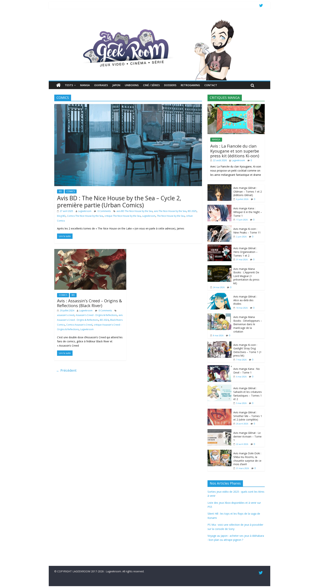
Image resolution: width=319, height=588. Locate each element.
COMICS (70, 191)
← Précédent (66, 370)
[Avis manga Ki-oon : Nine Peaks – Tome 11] (219, 227)
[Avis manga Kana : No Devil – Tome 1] (219, 367)
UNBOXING (132, 85)
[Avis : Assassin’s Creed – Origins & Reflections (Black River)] (90, 251)
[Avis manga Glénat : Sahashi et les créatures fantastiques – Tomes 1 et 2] (219, 386)
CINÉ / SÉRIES (151, 85)
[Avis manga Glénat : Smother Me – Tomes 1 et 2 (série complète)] (219, 410)
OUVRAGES (101, 85)
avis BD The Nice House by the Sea (134, 211)
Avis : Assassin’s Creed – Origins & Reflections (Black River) (89, 303)
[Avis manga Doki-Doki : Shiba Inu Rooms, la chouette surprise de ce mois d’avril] (219, 451)
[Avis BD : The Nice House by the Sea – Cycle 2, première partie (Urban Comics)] (128, 106)
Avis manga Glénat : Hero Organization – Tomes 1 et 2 (245, 251)
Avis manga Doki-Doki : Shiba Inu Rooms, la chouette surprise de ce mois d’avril (247, 459)
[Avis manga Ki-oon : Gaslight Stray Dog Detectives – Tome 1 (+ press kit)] (219, 343)
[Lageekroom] (159, 19)
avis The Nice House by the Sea (170, 211)
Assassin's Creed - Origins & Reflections (96, 315)
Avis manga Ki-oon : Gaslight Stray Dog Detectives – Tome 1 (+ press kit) (247, 350)
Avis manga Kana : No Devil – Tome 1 (246, 370)
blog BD (61, 215)
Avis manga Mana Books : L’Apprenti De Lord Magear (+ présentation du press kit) (246, 276)
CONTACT (210, 85)
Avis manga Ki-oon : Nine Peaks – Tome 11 (247, 230)
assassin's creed (65, 315)
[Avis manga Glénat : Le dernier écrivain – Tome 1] (219, 431)
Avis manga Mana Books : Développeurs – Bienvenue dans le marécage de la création (247, 324)
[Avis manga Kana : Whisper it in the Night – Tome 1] (219, 206)
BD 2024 (104, 319)
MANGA (85, 85)
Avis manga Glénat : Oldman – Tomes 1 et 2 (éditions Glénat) (247, 191)
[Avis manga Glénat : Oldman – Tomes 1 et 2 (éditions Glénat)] (219, 186)
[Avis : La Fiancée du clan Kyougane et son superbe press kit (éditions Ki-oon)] (236, 106)
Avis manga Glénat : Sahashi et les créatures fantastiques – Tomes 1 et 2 (247, 393)
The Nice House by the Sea (171, 215)
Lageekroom (84, 211)
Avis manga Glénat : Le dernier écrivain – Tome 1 (247, 436)
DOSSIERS (170, 85)
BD (60, 191)
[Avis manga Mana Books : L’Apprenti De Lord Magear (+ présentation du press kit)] (219, 267)
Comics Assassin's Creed (79, 324)
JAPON (116, 85)
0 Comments (104, 211)
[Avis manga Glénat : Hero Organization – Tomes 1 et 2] (219, 246)
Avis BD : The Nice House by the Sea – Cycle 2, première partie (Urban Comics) (119, 201)
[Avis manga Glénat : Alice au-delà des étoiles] (219, 295)
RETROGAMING (190, 85)
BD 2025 (192, 211)
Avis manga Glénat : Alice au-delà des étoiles (245, 300)
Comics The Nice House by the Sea (85, 215)
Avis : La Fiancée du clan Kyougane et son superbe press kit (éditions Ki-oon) (234, 150)
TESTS (69, 85)
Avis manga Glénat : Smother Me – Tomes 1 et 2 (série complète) (247, 416)
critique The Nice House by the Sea (122, 215)
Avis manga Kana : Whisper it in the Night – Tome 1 (247, 212)
